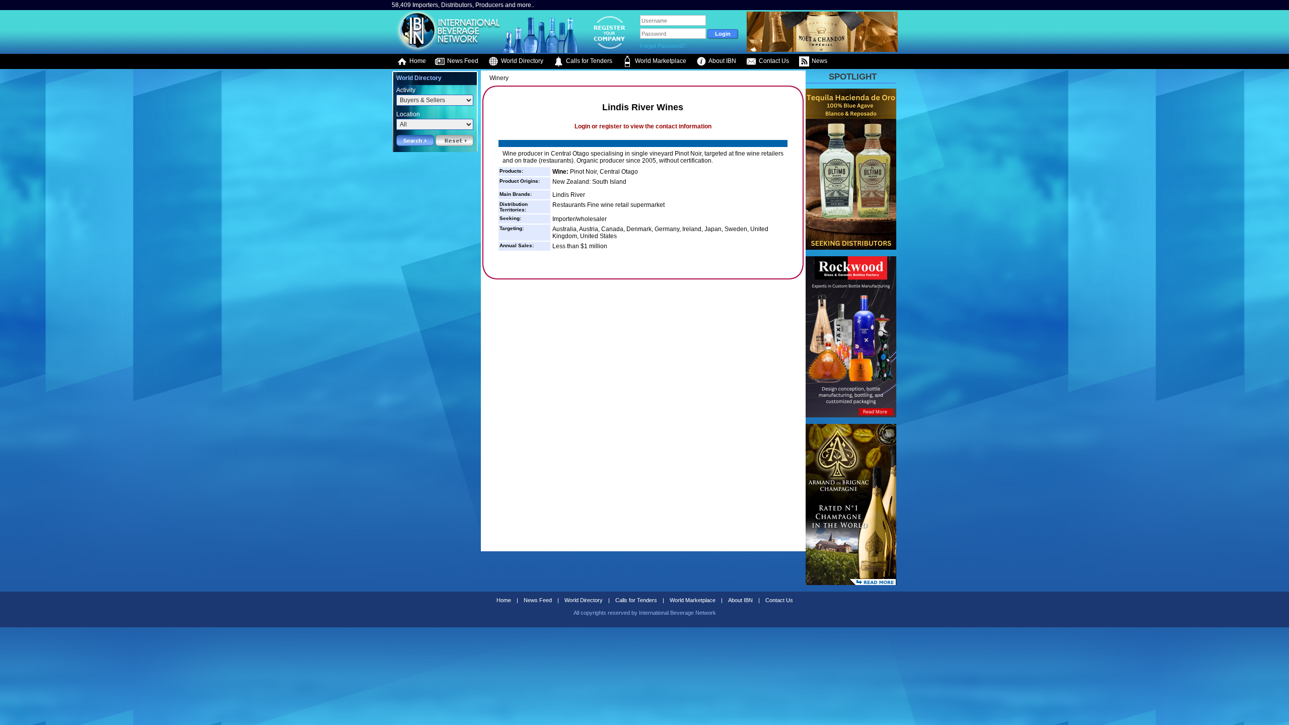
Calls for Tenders (588, 60)
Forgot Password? (662, 46)
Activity (405, 90)
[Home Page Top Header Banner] (822, 49)
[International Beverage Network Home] (447, 50)
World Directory (521, 60)
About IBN (721, 60)
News (818, 60)
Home (417, 60)
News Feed (462, 60)
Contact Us (773, 60)
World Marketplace (659, 60)
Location (408, 114)
